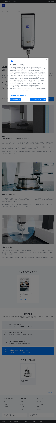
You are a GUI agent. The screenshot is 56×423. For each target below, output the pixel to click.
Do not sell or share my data (38, 99)
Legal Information (21, 95)
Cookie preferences (15, 99)
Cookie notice (13, 95)
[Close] (46, 59)
